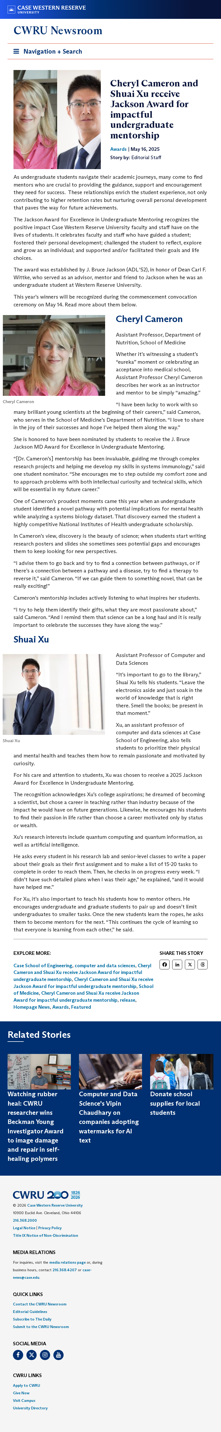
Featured (81, 1007)
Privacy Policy (50, 1227)
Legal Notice (24, 1227)
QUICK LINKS (28, 1294)
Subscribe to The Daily (32, 1319)
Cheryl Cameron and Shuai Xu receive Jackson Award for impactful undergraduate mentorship (82, 972)
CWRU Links (27, 1375)
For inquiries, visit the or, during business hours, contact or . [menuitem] (57, 1270)
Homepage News (31, 1007)
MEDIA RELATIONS (34, 1252)
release (127, 1000)
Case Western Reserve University (55, 1205)
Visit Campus (24, 1400)
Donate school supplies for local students (175, 1103)
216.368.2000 (25, 1220)
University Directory (30, 1408)
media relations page (67, 1262)
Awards (60, 1007)
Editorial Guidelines (30, 1311)
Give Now (21, 1393)
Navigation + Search (46, 53)
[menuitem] (110, 1304)
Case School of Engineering (42, 966)
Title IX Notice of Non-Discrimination (45, 1235)
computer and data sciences (105, 966)
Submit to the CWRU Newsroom (41, 1326)
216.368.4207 (65, 1269)
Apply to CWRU (26, 1385)
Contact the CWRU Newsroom (40, 1304)
